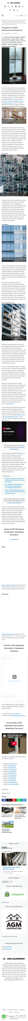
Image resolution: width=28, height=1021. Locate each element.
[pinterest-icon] (14, 10)
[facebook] (4, 800)
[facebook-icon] (5, 6)
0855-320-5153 (20, 414)
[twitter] (9, 800)
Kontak (11, 1012)
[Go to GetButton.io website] (3, 1019)
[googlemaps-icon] (10, 10)
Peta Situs (16, 1012)
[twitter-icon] (9, 6)
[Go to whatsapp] (4, 1016)
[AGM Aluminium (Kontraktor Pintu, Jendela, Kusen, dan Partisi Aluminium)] (14, 3)
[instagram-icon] (12, 6)
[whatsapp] (18, 800)
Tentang (4, 1009)
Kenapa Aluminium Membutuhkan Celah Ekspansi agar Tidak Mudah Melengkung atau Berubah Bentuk (15, 491)
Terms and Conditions (13, 1009)
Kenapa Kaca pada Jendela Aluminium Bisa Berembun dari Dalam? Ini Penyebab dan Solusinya (15, 480)
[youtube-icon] (16, 6)
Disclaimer (22, 1009)
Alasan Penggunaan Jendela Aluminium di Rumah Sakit (19, 816)
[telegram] (23, 800)
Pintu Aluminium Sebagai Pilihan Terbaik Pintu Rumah (7, 830)
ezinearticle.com (10, 403)
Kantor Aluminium (6, 585)
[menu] (3, 15)
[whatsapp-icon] (23, 6)
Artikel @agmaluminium (15, 502)
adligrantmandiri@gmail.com (12, 416)
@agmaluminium (14, 539)
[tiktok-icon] (17, 10)
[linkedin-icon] (19, 6)
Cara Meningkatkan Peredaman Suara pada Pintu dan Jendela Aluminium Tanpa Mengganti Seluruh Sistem (14, 486)
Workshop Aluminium (7, 634)
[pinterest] (14, 800)
